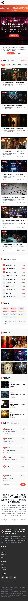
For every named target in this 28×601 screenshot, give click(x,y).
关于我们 (3, 569)
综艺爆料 (21, 311)
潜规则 (5, 317)
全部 (3, 64)
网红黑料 (6, 311)
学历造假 (6, 314)
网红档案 (3, 567)
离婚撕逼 (13, 311)
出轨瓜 (14, 64)
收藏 (19, 53)
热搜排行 (3, 552)
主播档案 (3, 554)
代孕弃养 (20, 317)
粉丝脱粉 (13, 314)
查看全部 (23, 60)
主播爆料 (20, 64)
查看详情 (13, 35)
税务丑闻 (21, 314)
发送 (23, 484)
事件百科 (3, 557)
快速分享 (11, 53)
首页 (2, 549)
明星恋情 (8, 64)
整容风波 (12, 317)
